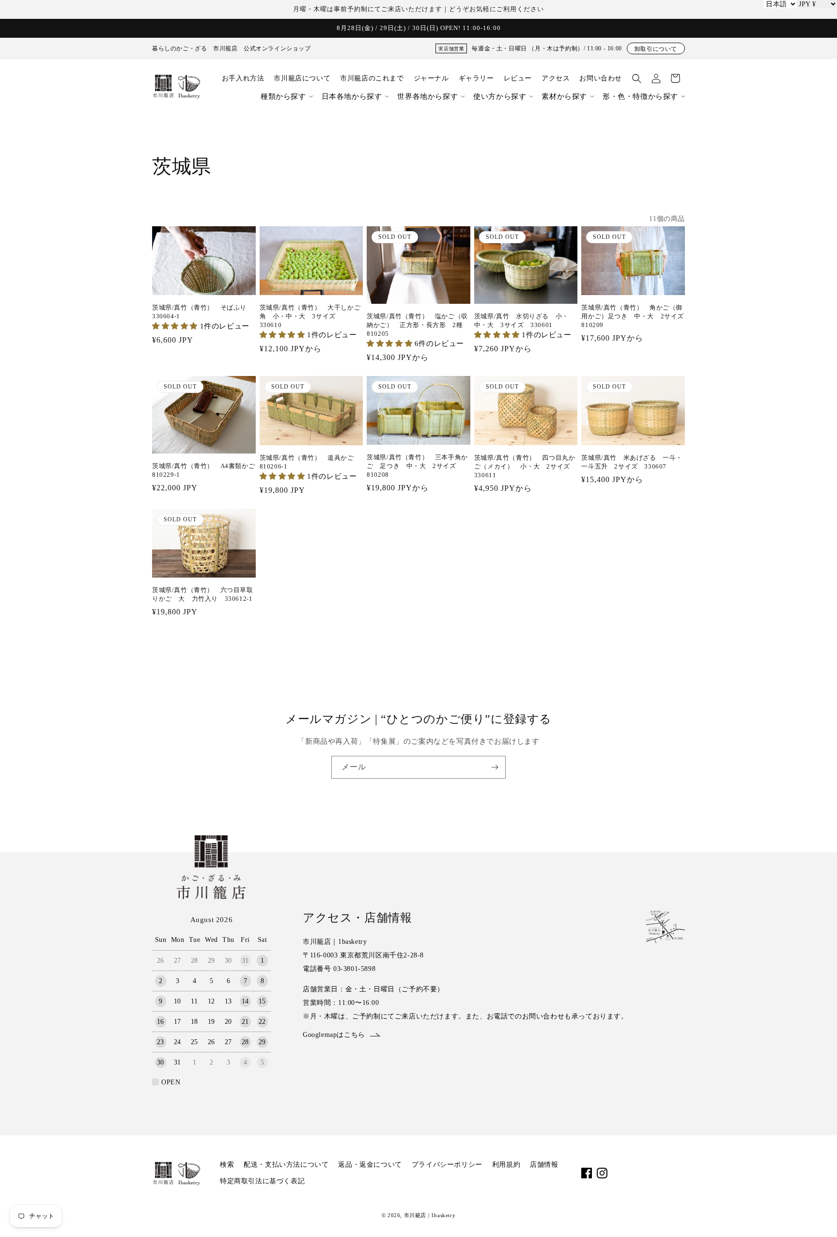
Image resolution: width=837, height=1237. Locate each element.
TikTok (633, 1173)
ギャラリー (476, 78)
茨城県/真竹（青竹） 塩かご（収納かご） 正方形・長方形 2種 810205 (418, 325)
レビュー (518, 78)
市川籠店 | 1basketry (430, 1215)
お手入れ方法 (243, 78)
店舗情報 (544, 1164)
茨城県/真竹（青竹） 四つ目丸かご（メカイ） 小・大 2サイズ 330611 (525, 466)
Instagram (602, 1173)
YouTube (617, 1173)
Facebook (586, 1173)
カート (675, 78)
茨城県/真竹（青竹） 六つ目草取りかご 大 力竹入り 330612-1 (202, 594)
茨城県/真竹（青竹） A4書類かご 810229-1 (204, 470)
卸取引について (656, 49)
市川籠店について (302, 78)
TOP (811, 1214)
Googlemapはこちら (334, 1034)
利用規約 (506, 1164)
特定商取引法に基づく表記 (262, 1181)
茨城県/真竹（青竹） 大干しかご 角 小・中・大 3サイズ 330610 (311, 316)
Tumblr (679, 1173)
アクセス (556, 78)
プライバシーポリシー (447, 1164)
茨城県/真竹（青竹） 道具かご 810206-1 (310, 462)
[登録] (494, 767)
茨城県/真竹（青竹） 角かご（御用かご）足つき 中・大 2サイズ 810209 (633, 316)
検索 (227, 1164)
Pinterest (664, 1173)
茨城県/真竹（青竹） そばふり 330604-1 (202, 312)
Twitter (648, 1173)
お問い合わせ (600, 78)
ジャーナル (431, 78)
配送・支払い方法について (286, 1164)
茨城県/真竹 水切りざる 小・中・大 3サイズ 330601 (521, 321)
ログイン (656, 78)
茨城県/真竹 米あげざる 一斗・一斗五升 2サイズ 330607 (631, 462)
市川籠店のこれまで (371, 78)
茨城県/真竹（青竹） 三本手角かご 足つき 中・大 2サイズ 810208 (417, 466)
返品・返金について (370, 1164)
